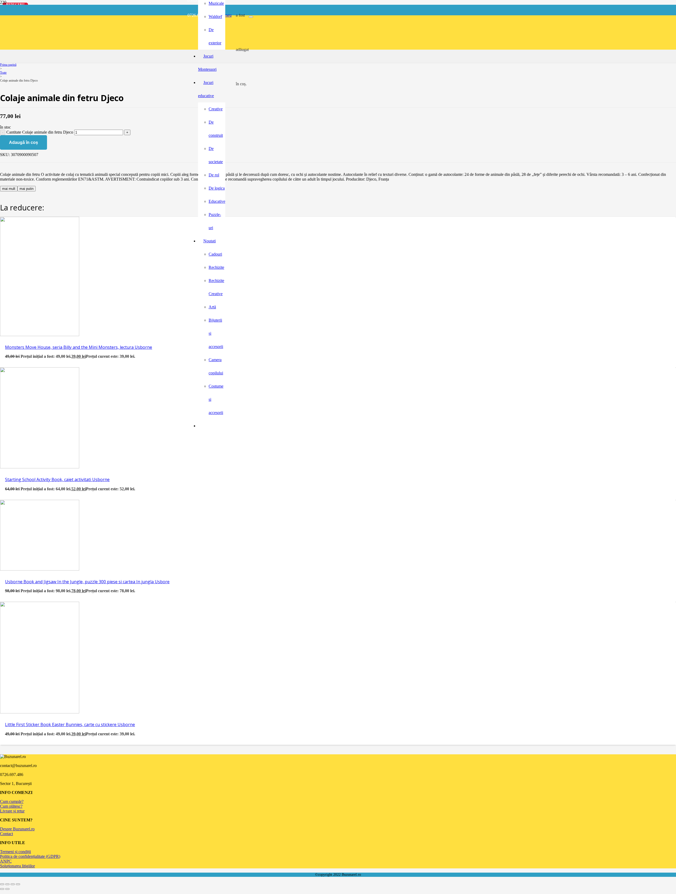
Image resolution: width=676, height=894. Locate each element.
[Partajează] (13, 884)
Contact (6, 833)
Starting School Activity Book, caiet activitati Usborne (57, 479)
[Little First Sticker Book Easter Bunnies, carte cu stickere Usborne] (39, 712)
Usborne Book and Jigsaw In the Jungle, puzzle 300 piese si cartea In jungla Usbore (87, 582)
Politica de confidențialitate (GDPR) (30, 856)
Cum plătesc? (11, 806)
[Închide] (251, 17)
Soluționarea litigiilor (17, 866)
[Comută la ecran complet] (7, 884)
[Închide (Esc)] (18, 884)
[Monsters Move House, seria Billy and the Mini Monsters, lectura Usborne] (39, 334)
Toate (3, 72)
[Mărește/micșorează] (2, 884)
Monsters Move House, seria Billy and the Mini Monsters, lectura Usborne (78, 347)
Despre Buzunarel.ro (17, 829)
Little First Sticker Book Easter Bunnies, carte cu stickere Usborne (70, 724)
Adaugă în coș (23, 142)
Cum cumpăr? (12, 801)
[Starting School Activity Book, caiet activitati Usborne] (39, 467)
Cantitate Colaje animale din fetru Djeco (39, 132)
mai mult (8, 189)
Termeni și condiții (15, 851)
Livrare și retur (12, 811)
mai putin (27, 189)
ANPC (6, 861)
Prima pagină (8, 65)
